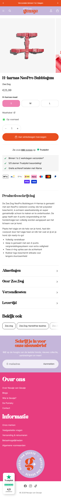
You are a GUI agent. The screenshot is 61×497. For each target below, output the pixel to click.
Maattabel (7, 112)
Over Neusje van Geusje (14, 388)
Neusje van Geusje (34, 493)
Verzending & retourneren (14, 435)
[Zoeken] (10, 11)
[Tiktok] (35, 486)
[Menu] (3, 10)
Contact (6, 408)
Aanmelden (48, 364)
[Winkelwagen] (57, 11)
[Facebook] (25, 486)
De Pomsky (7, 403)
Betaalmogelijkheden (12, 440)
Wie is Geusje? (9, 398)
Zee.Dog (6, 84)
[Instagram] (30, 486)
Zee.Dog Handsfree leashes (32, 326)
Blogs (5, 393)
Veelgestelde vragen (12, 430)
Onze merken (8, 425)
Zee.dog (9, 326)
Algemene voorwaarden (13, 445)
